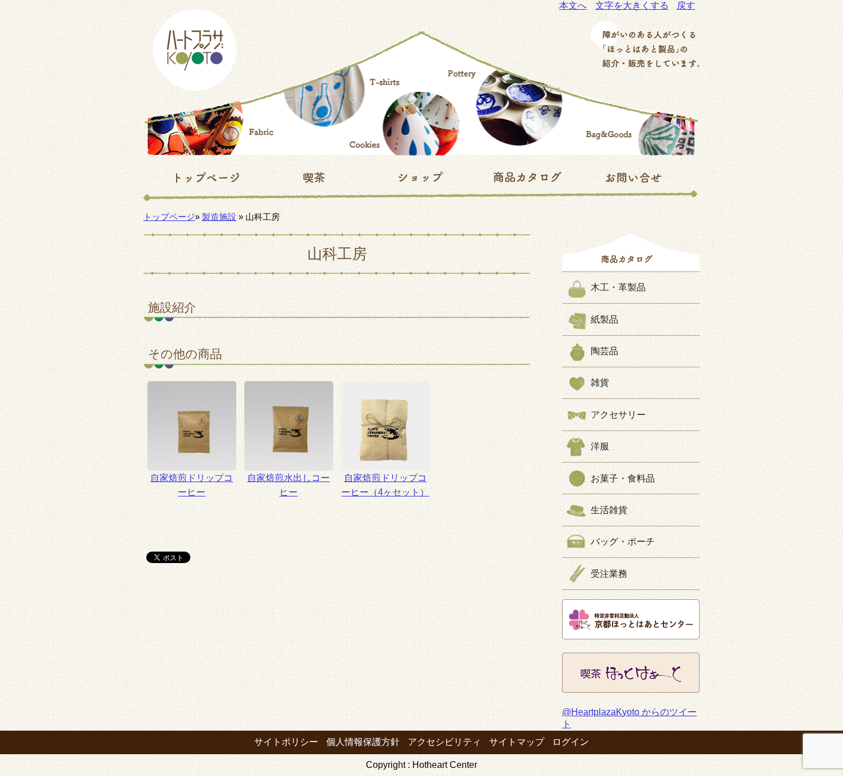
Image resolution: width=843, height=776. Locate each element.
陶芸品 (604, 351)
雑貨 (600, 382)
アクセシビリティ (444, 742)
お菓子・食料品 (623, 478)
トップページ (169, 217)
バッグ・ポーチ (623, 541)
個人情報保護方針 (363, 742)
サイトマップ (516, 742)
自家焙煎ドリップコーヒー (191, 485)
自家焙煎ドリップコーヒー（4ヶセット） (385, 485)
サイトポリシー (286, 742)
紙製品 (604, 319)
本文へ (573, 5)
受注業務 (609, 574)
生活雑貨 (609, 510)
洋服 (600, 446)
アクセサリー (618, 415)
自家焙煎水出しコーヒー (288, 485)
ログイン (570, 742)
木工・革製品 (618, 287)
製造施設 (219, 217)
